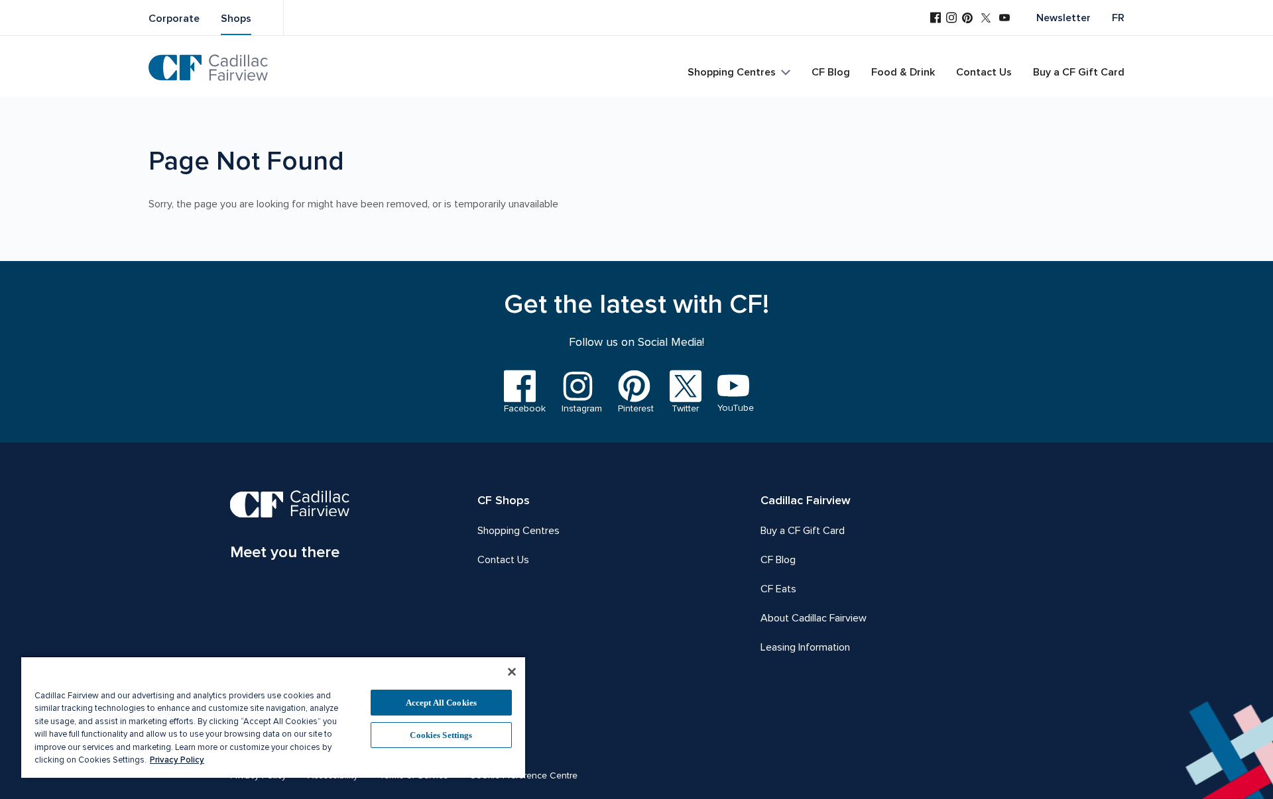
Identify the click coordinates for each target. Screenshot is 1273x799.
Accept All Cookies (441, 703)
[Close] (512, 672)
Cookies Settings (441, 735)
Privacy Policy (177, 760)
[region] (273, 717)
